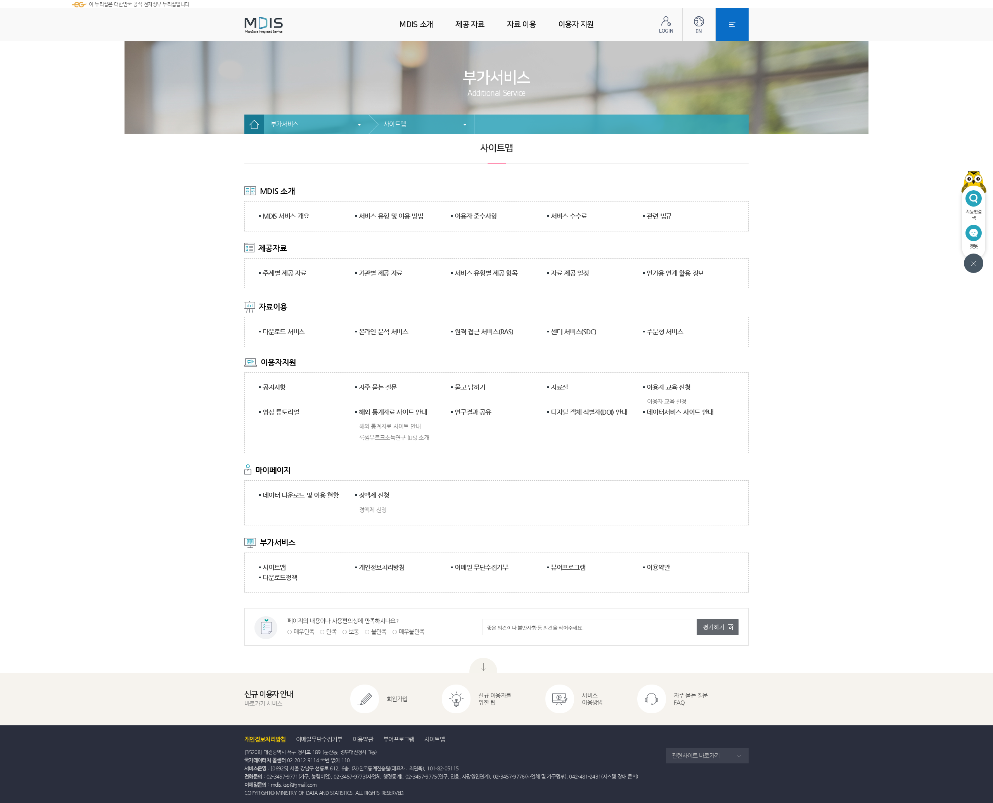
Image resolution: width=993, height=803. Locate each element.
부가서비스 (285, 124)
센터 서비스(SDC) (573, 331)
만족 (331, 631)
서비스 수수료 (569, 216)
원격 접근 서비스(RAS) (484, 331)
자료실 (559, 387)
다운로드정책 (280, 577)
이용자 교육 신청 (668, 387)
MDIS (283, 25)
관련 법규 (659, 216)
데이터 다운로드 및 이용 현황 (301, 495)
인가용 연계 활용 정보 (675, 273)
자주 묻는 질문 (378, 387)
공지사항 (274, 387)
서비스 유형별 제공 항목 (486, 273)
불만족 (379, 631)
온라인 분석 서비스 (383, 331)
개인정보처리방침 (382, 567)
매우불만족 (412, 631)
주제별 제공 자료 (284, 273)
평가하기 (714, 627)
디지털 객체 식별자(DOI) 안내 (589, 412)
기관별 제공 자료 (381, 273)
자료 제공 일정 (570, 273)
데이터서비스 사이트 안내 (680, 412)
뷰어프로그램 (568, 567)
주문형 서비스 (665, 331)
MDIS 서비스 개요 (286, 216)
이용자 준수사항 (475, 216)
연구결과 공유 (473, 412)
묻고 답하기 (470, 387)
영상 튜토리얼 (281, 412)
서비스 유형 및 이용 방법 (391, 216)
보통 (354, 631)
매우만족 (304, 631)
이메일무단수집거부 (319, 739)
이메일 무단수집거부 (481, 567)
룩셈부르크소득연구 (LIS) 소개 (394, 437)
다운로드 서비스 (283, 331)
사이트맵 (395, 124)
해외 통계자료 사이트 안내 (393, 412)
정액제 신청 (374, 495)
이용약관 (658, 567)
